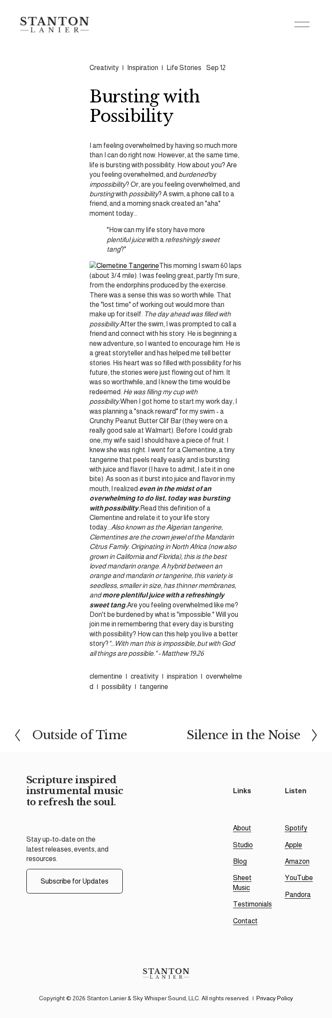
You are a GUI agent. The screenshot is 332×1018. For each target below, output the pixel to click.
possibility (116, 686)
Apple (293, 845)
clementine (105, 676)
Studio (243, 845)
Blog (240, 861)
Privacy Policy (274, 998)
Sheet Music (242, 882)
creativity (145, 676)
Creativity (104, 67)
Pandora (298, 894)
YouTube (299, 877)
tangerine (154, 686)
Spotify (296, 828)
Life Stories (183, 67)
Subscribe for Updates (75, 881)
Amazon (297, 861)
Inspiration (142, 67)
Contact (245, 921)
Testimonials (252, 904)
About (242, 828)
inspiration (182, 676)
